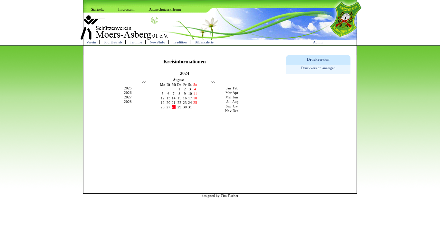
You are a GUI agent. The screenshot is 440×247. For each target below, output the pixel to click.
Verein (91, 42)
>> (213, 82)
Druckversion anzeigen (318, 68)
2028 (128, 102)
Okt (235, 106)
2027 (128, 97)
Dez (235, 111)
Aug (235, 102)
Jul (228, 102)
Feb (235, 88)
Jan (228, 88)
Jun (235, 97)
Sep (228, 106)
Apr (235, 93)
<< (144, 82)
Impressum (126, 9)
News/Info (157, 42)
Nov (228, 111)
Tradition (180, 42)
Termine (136, 42)
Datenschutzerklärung (164, 9)
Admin (318, 42)
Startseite (97, 9)
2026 (128, 93)
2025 (128, 88)
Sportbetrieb (113, 42)
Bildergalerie (204, 42)
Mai (228, 97)
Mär (228, 93)
